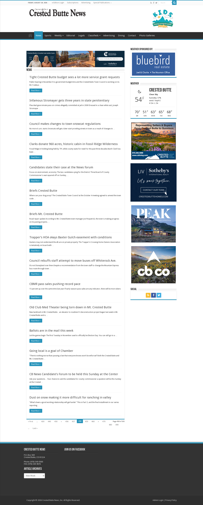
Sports (48, 35)
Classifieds (93, 35)
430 (42, 421)
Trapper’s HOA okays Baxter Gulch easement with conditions (70, 237)
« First (30, 421)
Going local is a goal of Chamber (51, 351)
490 (116, 425)
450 (55, 421)
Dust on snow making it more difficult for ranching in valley (70, 397)
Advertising (85, 3)
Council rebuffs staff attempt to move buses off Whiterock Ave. (72, 260)
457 (73, 421)
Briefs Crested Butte (43, 190)
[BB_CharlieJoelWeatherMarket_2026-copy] (153, 64)
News (38, 35)
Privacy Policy (171, 500)
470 (103, 421)
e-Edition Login (58, 3)
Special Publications (101, 3)
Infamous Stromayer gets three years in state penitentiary (69, 100)
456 (66, 421)
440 (49, 421)
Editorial (70, 35)
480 (110, 425)
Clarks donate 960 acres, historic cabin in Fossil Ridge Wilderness (73, 144)
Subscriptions (72, 3)
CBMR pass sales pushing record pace (54, 284)
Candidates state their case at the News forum (61, 167)
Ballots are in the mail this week (51, 330)
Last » (35, 428)
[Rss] (151, 3)
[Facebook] (154, 3)
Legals (81, 35)
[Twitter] (156, 3)
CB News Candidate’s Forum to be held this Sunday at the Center (73, 374)
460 (93, 421)
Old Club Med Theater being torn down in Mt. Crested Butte (70, 307)
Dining (121, 35)
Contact (132, 35)
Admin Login (158, 500)
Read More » (35, 90)
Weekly (58, 35)
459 (86, 421)
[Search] (174, 2)
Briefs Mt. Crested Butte (46, 214)
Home (30, 35)
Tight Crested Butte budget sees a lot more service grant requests (74, 77)
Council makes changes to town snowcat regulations (65, 124)
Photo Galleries (147, 35)
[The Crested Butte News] (57, 11)
